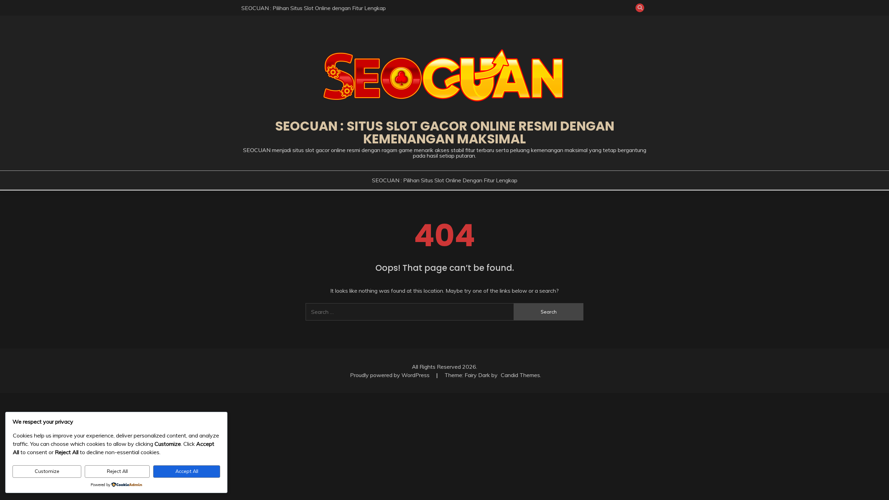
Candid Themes (520, 375)
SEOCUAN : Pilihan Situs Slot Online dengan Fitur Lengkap (313, 8)
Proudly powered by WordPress (390, 375)
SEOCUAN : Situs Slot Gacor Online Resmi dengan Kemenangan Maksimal (444, 132)
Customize (47, 471)
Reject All (117, 471)
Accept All (186, 471)
